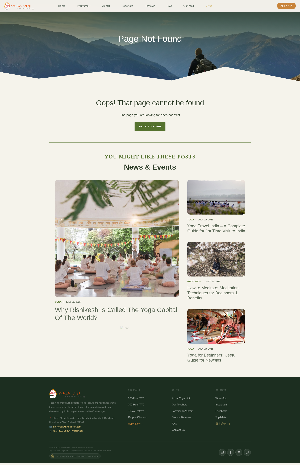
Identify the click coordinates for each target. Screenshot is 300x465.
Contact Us (178, 429)
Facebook (221, 410)
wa (247, 452)
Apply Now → (136, 423)
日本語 (209, 6)
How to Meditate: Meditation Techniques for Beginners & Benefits (213, 293)
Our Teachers (179, 404)
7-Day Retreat (136, 410)
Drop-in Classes (137, 417)
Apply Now (286, 6)
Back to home (150, 126)
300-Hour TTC (136, 404)
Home (62, 6)
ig (222, 452)
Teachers (128, 6)
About (106, 6)
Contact (188, 6)
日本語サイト (223, 423)
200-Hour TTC (136, 398)
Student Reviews (181, 417)
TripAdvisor (221, 417)
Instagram (221, 404)
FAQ (169, 6)
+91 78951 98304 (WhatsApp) (68, 431)
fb (230, 452)
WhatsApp (221, 398)
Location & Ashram (182, 410)
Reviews (150, 6)
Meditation (194, 281)
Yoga (58, 302)
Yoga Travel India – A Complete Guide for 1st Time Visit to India (216, 228)
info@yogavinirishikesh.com (67, 426)
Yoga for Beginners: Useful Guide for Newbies (211, 357)
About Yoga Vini (181, 398)
